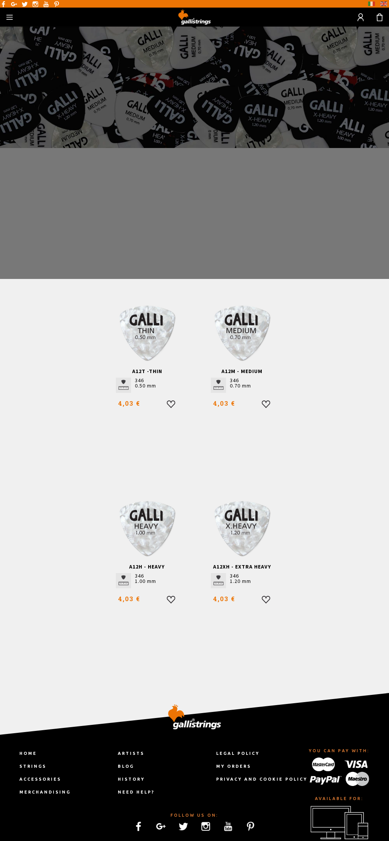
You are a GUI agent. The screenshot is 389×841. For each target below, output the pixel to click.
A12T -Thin (147, 371)
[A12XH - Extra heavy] (242, 528)
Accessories (40, 779)
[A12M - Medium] (242, 333)
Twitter (25, 4)
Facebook (3, 4)
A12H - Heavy (147, 566)
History (131, 779)
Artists (131, 753)
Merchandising (45, 792)
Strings (32, 766)
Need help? (136, 792)
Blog (126, 766)
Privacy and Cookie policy (261, 779)
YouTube (46, 4)
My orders (233, 766)
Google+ (14, 4)
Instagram (35, 4)
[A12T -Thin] (147, 333)
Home (28, 753)
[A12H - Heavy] (147, 528)
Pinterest (57, 4)
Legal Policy (237, 753)
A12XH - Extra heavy (242, 566)
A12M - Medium (241, 371)
